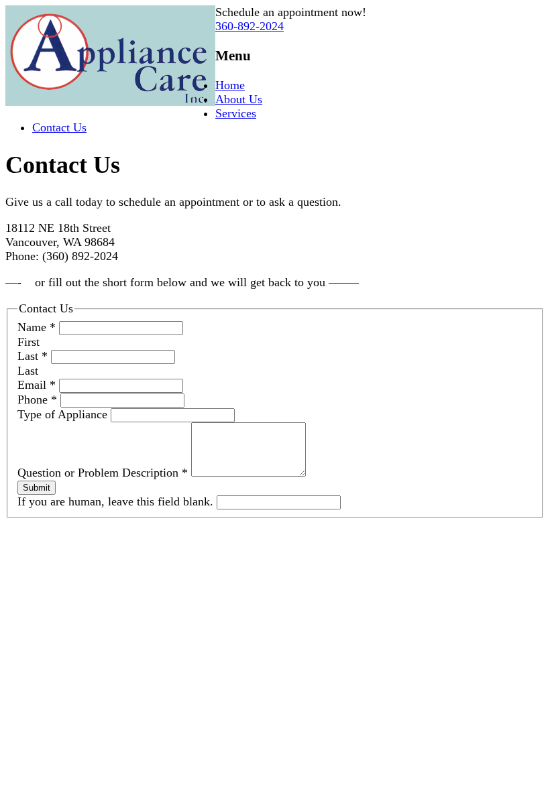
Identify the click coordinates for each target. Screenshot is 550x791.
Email (36, 384)
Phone (37, 399)
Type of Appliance (64, 414)
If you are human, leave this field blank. (117, 501)
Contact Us (59, 127)
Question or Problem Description (102, 472)
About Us (238, 99)
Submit (36, 488)
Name (36, 327)
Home (230, 85)
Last (32, 356)
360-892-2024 (249, 26)
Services (235, 113)
